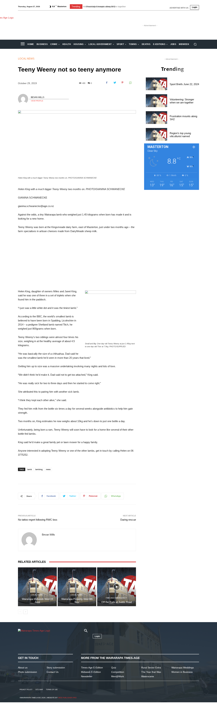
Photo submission (27, 672)
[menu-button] (22, 44)
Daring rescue (128, 519)
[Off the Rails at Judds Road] (116, 586)
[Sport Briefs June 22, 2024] (156, 83)
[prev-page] (20, 612)
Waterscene (147, 676)
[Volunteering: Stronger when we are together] (156, 100)
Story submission (56, 667)
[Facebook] (106, 82)
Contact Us (52, 672)
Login (194, 7)
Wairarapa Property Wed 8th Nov (77, 600)
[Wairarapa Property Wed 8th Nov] (77, 586)
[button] (195, 44)
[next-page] (25, 612)
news (48, 469)
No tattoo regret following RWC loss (37, 519)
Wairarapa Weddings (182, 667)
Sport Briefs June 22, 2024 (184, 84)
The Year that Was (151, 672)
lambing (39, 469)
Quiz (113, 667)
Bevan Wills (37, 97)
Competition (117, 672)
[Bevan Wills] (23, 99)
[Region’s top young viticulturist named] (156, 134)
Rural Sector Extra (151, 667)
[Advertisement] (77, 261)
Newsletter (86, 676)
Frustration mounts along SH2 (99, 6)
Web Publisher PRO (67, 698)
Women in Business (182, 672)
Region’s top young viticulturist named (180, 135)
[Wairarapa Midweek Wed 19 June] (37, 586)
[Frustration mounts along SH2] (156, 117)
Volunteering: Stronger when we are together (182, 101)
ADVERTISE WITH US (179, 8)
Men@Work (117, 676)
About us (22, 667)
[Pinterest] (122, 82)
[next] (139, 6)
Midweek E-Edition (91, 672)
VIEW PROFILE (37, 101)
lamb (29, 469)
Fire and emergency (116, 598)
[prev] (134, 6)
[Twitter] (114, 82)
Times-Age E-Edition (92, 667)
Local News (26, 58)
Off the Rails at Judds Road (116, 602)
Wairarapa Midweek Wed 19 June (37, 600)
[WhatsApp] (130, 82)
